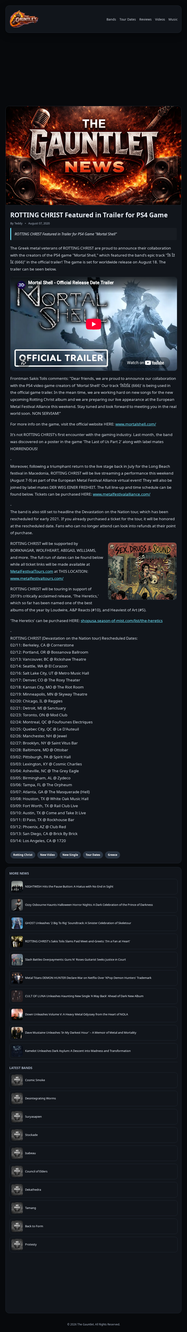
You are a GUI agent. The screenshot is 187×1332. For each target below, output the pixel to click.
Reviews (145, 19)
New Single (70, 855)
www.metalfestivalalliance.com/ (121, 494)
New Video (47, 855)
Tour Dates (127, 19)
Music (173, 19)
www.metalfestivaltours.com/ (36, 578)
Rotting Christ (22, 855)
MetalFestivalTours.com (31, 571)
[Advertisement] (93, 70)
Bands (111, 19)
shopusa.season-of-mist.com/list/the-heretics (122, 620)
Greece (112, 855)
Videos (160, 19)
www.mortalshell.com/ (135, 424)
